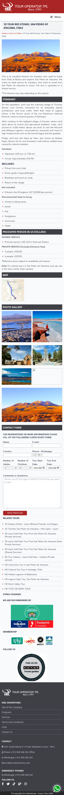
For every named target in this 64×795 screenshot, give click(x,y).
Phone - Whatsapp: (42, 451)
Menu (57, 17)
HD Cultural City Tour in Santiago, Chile (23, 569)
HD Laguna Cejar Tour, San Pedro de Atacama (27, 579)
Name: (6, 442)
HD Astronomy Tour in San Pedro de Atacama (26, 564)
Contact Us (7, 732)
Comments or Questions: (15, 475)
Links (4, 727)
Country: (7, 451)
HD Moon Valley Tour (15, 584)
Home (4, 33)
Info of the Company (12, 707)
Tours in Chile (15, 33)
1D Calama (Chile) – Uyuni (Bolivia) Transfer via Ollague (31, 524)
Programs (6, 712)
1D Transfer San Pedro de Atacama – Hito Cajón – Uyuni (31, 528)
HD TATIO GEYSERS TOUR (17, 588)
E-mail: (35, 442)
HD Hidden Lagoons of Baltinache (21, 574)
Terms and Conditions (13, 722)
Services (6, 717)
